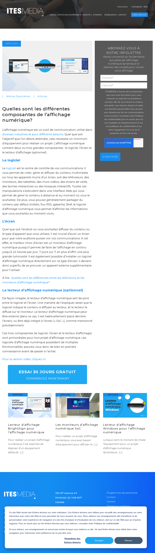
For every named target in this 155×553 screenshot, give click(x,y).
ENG (146, 6)
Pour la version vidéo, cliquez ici (24, 359)
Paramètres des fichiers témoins (72, 540)
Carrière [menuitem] (111, 501)
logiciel (11, 168)
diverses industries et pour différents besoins (32, 134)
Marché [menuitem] (86, 15)
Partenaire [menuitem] (122, 6)
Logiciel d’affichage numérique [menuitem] (65, 15)
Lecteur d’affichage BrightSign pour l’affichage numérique (26, 428)
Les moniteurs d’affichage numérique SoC (77, 426)
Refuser (128, 540)
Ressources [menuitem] (110, 15)
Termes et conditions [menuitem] (118, 506)
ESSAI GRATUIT (139, 15)
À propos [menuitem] (97, 15)
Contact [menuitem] (123, 15)
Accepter (99, 540)
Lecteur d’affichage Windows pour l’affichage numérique (124, 428)
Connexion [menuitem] (136, 6)
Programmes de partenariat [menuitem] (122, 492)
